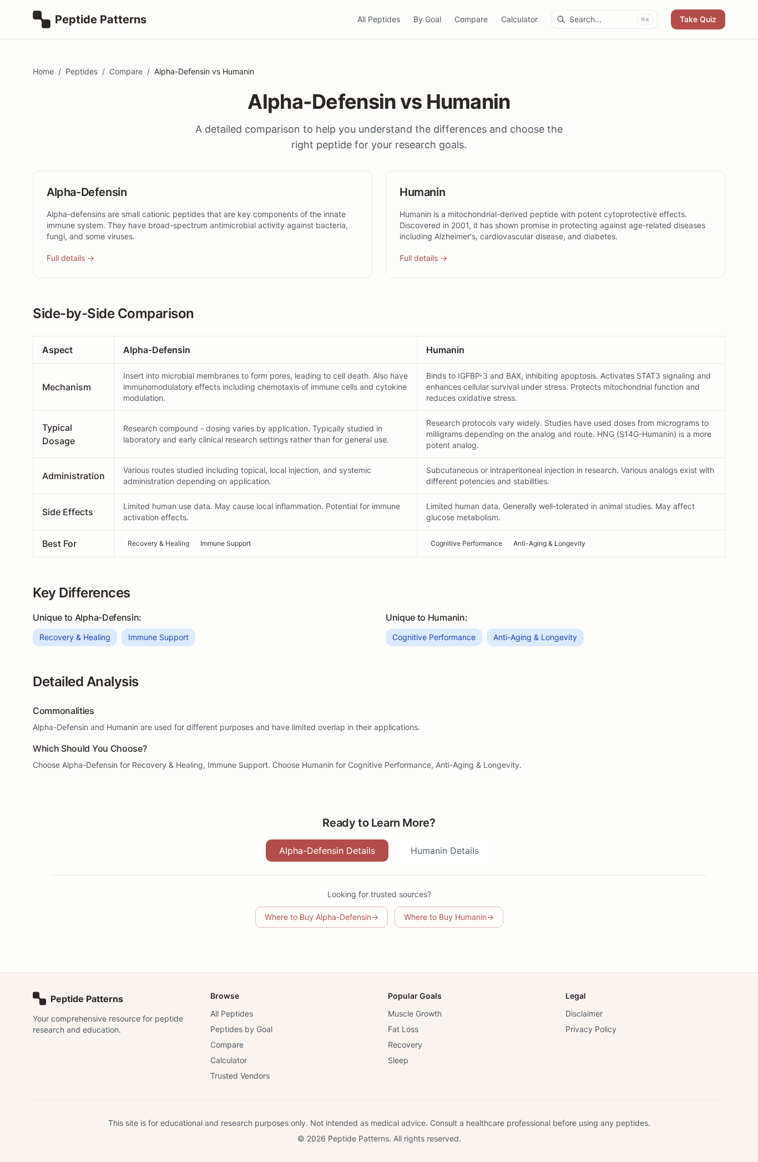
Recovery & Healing (158, 543)
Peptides (81, 71)
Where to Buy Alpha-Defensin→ (321, 917)
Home (43, 71)
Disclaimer (584, 1013)
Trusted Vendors (240, 1075)
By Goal (427, 19)
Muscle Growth (415, 1013)
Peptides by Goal (241, 1029)
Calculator (519, 19)
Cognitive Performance (466, 543)
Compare (471, 19)
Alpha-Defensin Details (327, 850)
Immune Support (225, 543)
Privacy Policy (590, 1029)
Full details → (70, 258)
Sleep (398, 1060)
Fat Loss (403, 1029)
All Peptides (378, 19)
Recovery (405, 1044)
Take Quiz (698, 19)
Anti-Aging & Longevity (549, 543)
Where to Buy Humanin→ (449, 917)
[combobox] (604, 19)
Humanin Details (445, 850)
